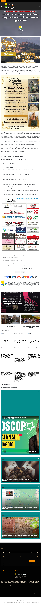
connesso (6, 387)
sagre (23, 272)
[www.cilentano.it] (9, 6)
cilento (8, 11)
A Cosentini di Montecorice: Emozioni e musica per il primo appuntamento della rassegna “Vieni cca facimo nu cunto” (34, 356)
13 (20, 558)
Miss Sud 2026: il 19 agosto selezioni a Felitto (6, 341)
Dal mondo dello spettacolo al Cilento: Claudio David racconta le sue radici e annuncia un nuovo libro (7, 356)
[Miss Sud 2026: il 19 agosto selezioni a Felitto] (7, 336)
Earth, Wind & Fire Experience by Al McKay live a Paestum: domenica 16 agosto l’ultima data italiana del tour (33, 374)
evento (35, 68)
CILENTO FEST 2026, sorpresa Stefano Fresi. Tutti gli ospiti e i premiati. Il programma (7, 373)
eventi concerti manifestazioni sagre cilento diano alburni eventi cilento (22, 11)
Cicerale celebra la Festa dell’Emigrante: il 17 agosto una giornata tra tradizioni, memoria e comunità (19, 360)
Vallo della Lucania (6, 191)
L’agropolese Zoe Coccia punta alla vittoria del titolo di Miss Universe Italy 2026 (34, 341)
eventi (18, 272)
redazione (20, 30)
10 (3, 558)
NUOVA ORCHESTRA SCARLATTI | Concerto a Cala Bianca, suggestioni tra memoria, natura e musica (20, 342)
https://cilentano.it (20, 600)
